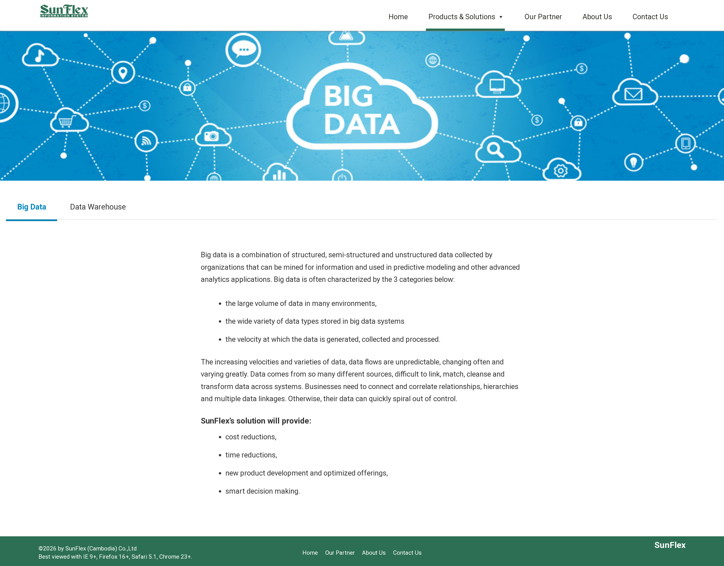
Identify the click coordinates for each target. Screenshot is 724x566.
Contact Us (650, 16)
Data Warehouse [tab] (98, 206)
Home (398, 16)
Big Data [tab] (31, 206)
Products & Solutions (461, 16)
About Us (597, 16)
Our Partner (543, 16)
